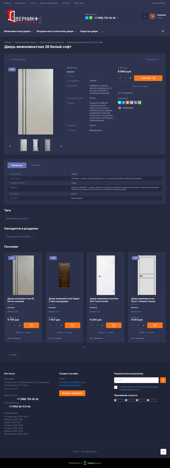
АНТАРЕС (93, 304)
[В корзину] (31, 325)
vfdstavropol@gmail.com (70, 385)
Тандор (51, 304)
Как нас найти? (11, 389)
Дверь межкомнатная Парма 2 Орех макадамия (64, 300)
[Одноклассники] (127, 102)
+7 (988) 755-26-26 (104, 18)
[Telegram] (131, 102)
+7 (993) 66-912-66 (19, 406)
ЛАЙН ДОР (135, 304)
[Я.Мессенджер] (119, 102)
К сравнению (127, 93)
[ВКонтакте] (123, 102)
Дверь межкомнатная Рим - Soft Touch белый (104, 300)
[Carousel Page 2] (85, 347)
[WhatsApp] (139, 102)
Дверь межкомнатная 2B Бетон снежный (20, 300)
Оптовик (70, 76)
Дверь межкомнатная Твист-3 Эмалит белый (143, 300)
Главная (7, 42)
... (103, 31)
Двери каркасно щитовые (52, 42)
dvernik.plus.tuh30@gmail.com (72, 382)
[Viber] (135, 102)
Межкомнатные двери (25, 42)
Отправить (163, 380)
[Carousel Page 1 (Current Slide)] (84, 347)
